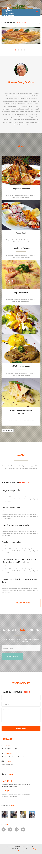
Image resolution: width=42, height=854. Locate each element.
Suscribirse (12, 657)
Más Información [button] (7, 430)
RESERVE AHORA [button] (21, 729)
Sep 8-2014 (7, 791)
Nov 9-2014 (7, 781)
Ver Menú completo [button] (23, 603)
